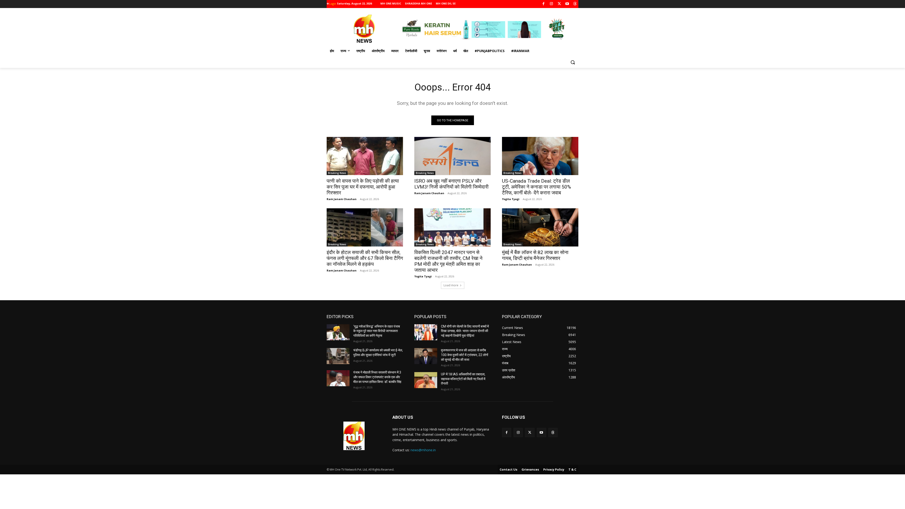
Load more (451, 285)
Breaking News (337, 173)
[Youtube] (567, 4)
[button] (572, 62)
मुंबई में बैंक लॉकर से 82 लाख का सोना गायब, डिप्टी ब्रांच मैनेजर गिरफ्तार (535, 255)
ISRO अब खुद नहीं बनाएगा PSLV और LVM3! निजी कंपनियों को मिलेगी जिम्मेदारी (451, 184)
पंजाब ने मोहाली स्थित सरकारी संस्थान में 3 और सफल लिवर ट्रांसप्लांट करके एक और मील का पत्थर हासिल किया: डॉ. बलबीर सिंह (377, 376)
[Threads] (575, 4)
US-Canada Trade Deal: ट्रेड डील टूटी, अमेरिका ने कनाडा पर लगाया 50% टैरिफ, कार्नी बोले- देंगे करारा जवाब (536, 187)
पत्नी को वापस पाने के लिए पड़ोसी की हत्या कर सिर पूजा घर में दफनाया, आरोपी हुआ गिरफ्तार (363, 187)
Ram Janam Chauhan (342, 199)
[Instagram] (551, 4)
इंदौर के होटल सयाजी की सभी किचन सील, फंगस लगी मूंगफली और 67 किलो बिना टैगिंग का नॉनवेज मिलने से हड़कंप (365, 258)
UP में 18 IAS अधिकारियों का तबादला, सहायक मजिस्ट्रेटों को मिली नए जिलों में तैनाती (463, 378)
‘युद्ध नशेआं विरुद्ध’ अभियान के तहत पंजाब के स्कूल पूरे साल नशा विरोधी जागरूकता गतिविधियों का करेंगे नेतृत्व (376, 330)
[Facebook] (543, 4)
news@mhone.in (423, 450)
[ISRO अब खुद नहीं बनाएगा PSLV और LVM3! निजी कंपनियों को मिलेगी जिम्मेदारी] (452, 156)
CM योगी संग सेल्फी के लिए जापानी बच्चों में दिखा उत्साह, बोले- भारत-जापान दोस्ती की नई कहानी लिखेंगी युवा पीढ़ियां (465, 330)
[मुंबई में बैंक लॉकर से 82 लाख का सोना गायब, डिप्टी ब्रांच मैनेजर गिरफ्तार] (540, 227)
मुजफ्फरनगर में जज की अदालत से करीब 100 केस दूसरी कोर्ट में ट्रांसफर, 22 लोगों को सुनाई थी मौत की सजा (464, 354)
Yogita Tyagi (510, 199)
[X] (559, 4)
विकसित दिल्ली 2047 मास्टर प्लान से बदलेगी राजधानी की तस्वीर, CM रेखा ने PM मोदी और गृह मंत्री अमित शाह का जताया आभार (448, 261)
